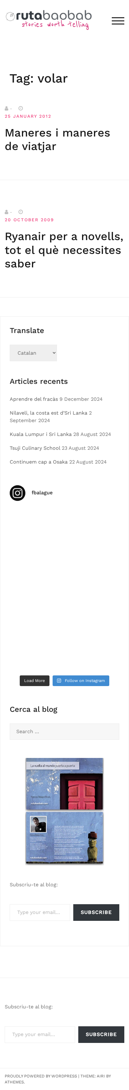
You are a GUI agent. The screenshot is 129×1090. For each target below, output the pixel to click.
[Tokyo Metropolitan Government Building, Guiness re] (36, 655)
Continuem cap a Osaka (39, 462)
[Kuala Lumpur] (92, 523)
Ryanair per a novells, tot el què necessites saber (64, 250)
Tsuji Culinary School (35, 448)
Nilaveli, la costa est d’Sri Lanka (48, 413)
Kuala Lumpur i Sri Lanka (41, 434)
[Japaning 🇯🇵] (92, 589)
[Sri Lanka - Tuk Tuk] (36, 523)
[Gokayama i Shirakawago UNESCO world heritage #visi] (36, 622)
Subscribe (96, 912)
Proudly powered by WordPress (41, 1076)
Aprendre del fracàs (34, 399)
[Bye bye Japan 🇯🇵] (92, 556)
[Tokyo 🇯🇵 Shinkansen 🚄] (36, 589)
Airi (101, 1076)
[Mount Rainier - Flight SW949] (92, 622)
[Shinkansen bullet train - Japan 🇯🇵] (36, 556)
